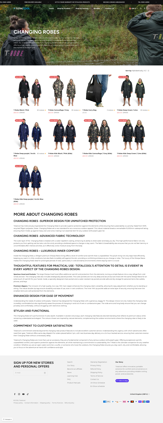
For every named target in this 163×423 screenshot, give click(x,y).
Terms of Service (96, 376)
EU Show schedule (97, 386)
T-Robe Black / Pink (21, 110)
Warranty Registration (98, 362)
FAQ (68, 379)
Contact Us (109, 8)
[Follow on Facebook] (15, 394)
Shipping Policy (96, 372)
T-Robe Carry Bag (89, 110)
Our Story (70, 365)
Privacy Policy (95, 365)
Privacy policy (18, 403)
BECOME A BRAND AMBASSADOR (104, 2)
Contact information (31, 403)
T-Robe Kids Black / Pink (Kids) (60, 153)
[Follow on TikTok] (28, 394)
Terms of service (57, 403)
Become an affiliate (74, 369)
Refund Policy (95, 369)
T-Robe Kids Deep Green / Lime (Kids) (131, 153)
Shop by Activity (82, 8)
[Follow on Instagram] (19, 394)
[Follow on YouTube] (23, 394)
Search (70, 362)
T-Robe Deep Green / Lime (127, 110)
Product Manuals (73, 383)
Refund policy (69, 403)
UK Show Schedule (97, 383)
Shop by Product (63, 8)
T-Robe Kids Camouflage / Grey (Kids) (97, 153)
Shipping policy (45, 403)
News (69, 372)
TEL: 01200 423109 (134, 2)
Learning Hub (72, 376)
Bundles (97, 8)
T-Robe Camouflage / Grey (58, 110)
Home (51, 8)
